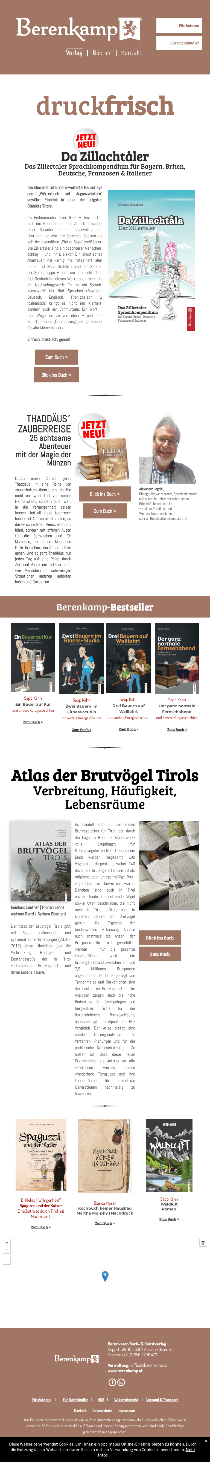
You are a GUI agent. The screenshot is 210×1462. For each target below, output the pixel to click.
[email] (121, 1383)
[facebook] (112, 1383)
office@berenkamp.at (149, 1365)
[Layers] (203, 1242)
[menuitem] (75, 52)
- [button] (6, 1249)
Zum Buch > (81, 729)
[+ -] (105, 1282)
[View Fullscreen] (6, 1260)
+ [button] (6, 1242)
